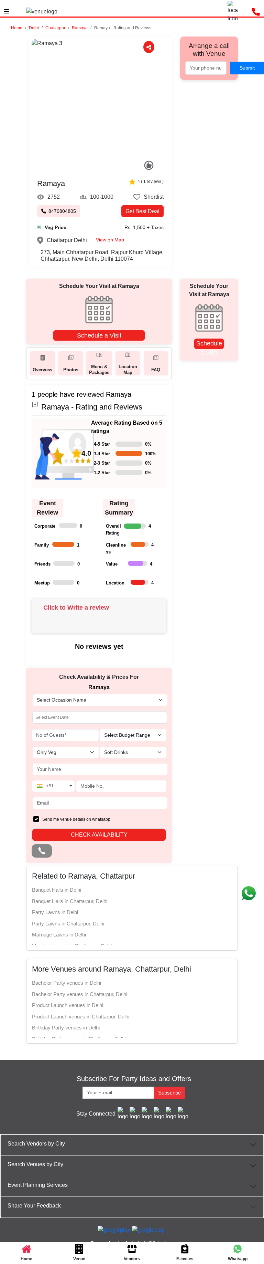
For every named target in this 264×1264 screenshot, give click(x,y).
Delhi (34, 27)
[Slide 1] (75, 164)
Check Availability (99, 835)
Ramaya (80, 27)
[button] (34, 27)
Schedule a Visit (99, 335)
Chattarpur (55, 27)
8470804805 (62, 211)
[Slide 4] (113, 164)
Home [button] (16, 27)
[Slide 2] (88, 164)
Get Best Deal (142, 211)
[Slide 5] (125, 164)
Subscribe (169, 1093)
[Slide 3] (100, 164)
